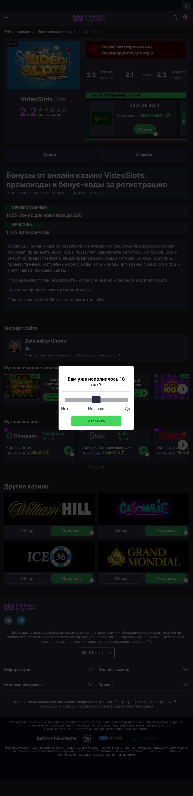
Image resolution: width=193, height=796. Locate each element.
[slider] (96, 399)
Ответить (96, 421)
